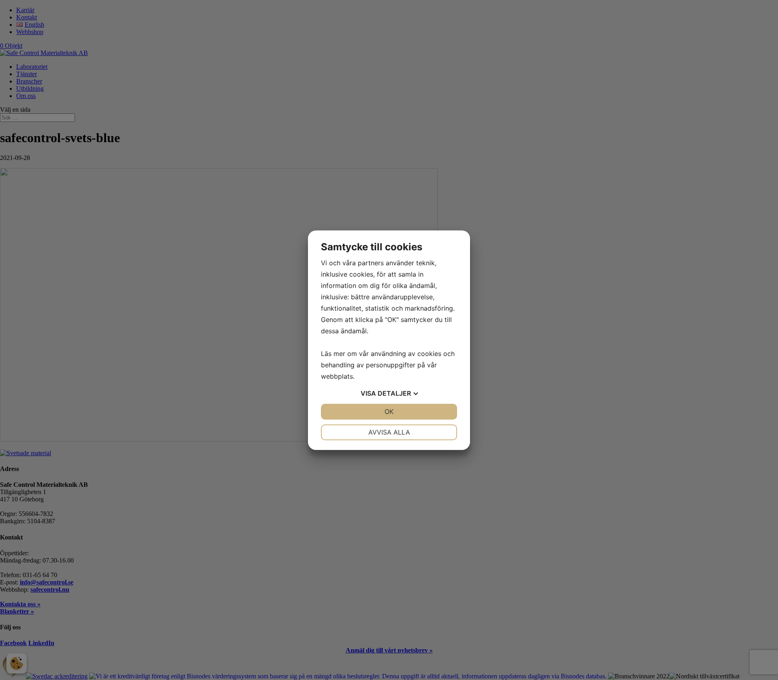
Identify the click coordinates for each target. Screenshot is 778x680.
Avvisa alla (389, 432)
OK (389, 411)
